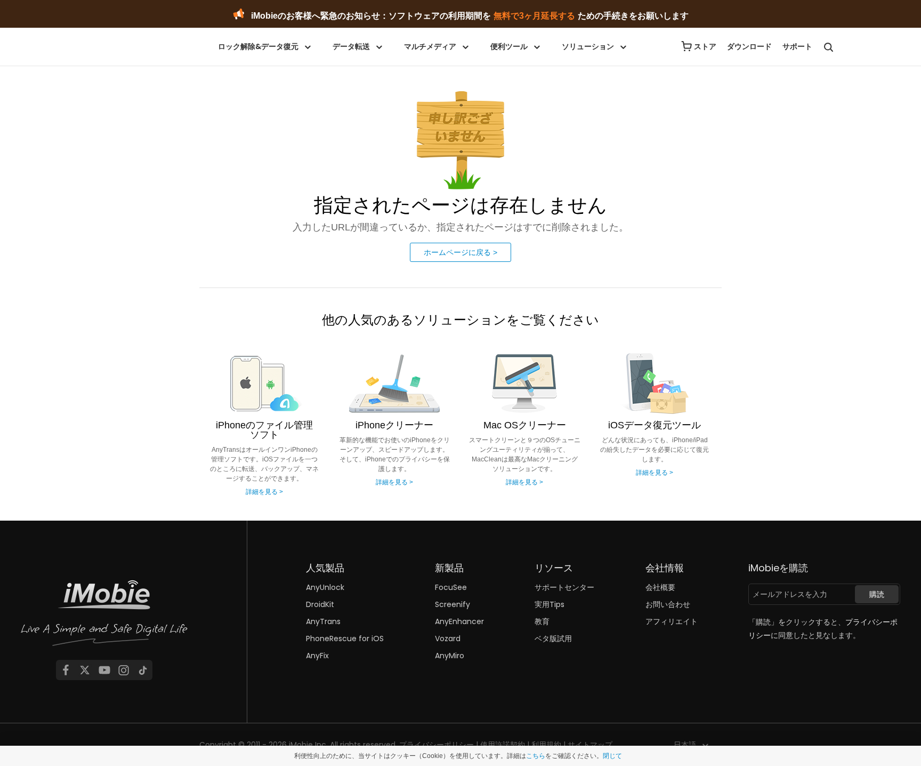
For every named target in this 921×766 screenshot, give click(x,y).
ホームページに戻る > (460, 252)
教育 (542, 621)
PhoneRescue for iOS (345, 638)
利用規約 (546, 744)
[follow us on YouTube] (104, 670)
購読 (876, 594)
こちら (535, 756)
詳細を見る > (264, 492)
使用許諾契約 (502, 744)
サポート (797, 46)
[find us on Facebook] (65, 670)
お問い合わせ (667, 604)
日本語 (685, 744)
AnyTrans (323, 621)
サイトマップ (590, 744)
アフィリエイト (671, 621)
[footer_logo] (104, 616)
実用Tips (549, 604)
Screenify (452, 604)
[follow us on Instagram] (124, 670)
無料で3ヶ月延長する (534, 15)
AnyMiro (449, 655)
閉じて (612, 756)
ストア (705, 46)
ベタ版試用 (553, 638)
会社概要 (660, 587)
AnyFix (317, 655)
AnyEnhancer (459, 621)
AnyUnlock (325, 587)
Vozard (448, 638)
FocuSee (451, 587)
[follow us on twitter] (85, 670)
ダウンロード (749, 46)
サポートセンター (564, 587)
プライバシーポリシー (436, 744)
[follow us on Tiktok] (143, 670)
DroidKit (320, 604)
